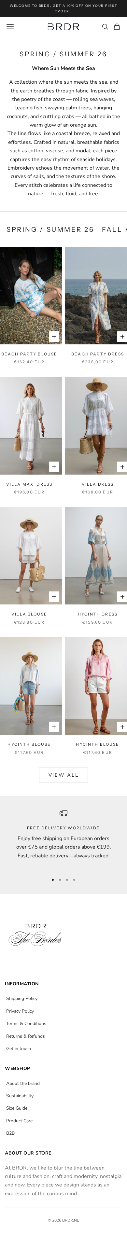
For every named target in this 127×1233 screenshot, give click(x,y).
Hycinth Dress (98, 614)
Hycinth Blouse (29, 744)
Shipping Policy (21, 998)
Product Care (19, 1121)
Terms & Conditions (26, 1023)
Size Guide (16, 1108)
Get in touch (18, 1049)
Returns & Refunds (25, 1036)
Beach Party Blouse (29, 354)
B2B (10, 1133)
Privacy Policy (20, 1011)
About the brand (23, 1083)
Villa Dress (98, 484)
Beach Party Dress (97, 354)
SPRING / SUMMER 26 (50, 229)
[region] (63, 838)
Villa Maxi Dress (29, 484)
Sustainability (20, 1096)
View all (64, 775)
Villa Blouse (29, 614)
